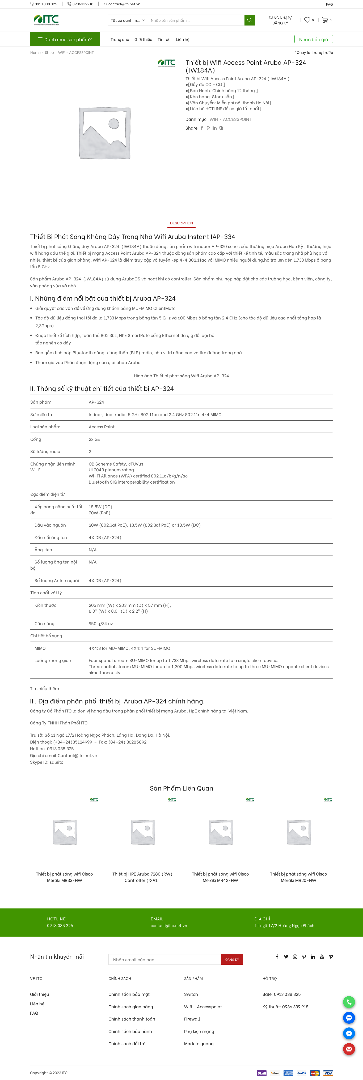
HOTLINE (56, 918)
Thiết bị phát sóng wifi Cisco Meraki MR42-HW (220, 876)
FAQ (329, 4)
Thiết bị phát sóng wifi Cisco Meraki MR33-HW (64, 876)
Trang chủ (120, 39)
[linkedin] (214, 128)
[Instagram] (295, 957)
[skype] (220, 128)
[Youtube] (322, 957)
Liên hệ (182, 39)
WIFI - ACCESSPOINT (76, 52)
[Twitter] (286, 957)
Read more (67, 857)
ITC (64, 1072)
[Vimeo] (331, 957)
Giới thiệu (143, 39)
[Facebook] (202, 128)
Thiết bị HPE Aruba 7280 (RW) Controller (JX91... (142, 876)
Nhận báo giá (313, 39)
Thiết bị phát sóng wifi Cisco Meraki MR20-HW (298, 876)
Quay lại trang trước (315, 52)
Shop (49, 52)
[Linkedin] (313, 957)
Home (35, 52)
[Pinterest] (208, 128)
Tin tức (164, 39)
